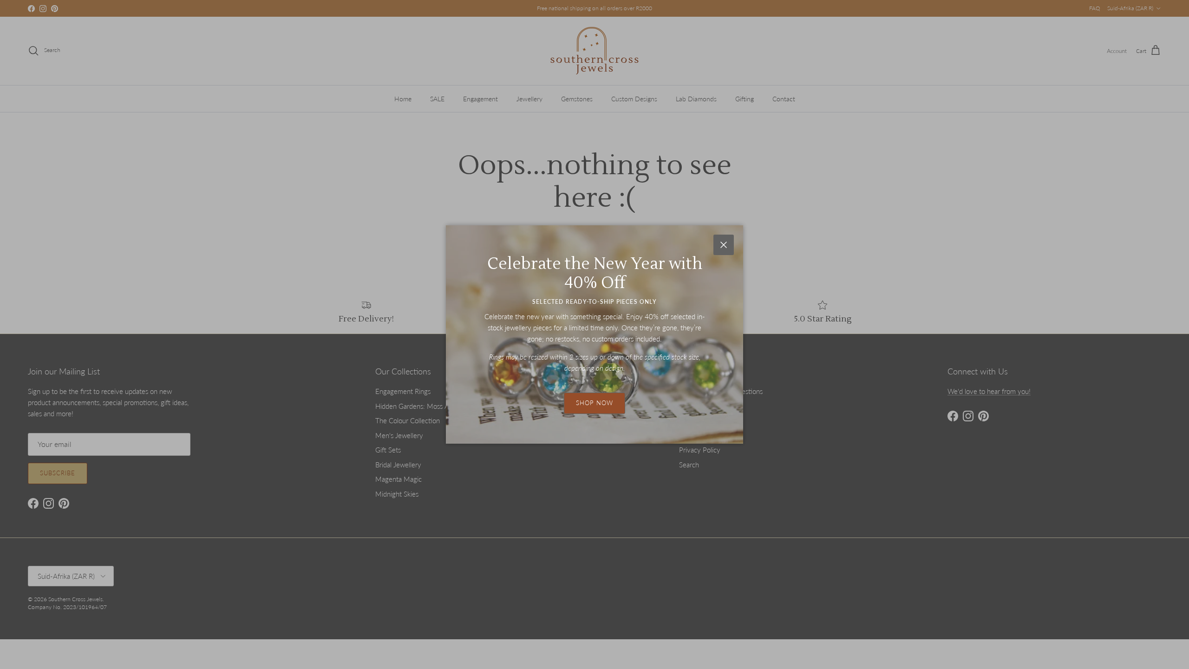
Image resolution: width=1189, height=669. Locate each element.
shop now (594, 403)
